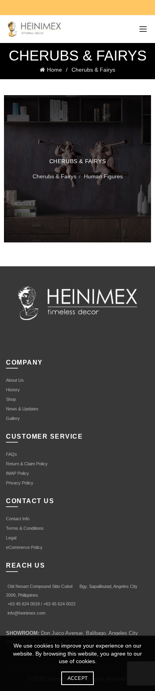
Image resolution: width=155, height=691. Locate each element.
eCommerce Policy (24, 547)
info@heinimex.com (26, 613)
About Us (15, 380)
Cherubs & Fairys (93, 69)
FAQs (11, 454)
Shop (11, 399)
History (13, 389)
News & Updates (22, 408)
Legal (11, 537)
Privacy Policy (19, 482)
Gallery (13, 418)
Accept (78, 678)
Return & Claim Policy (27, 463)
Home (54, 69)
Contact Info (17, 518)
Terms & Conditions (25, 528)
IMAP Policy (17, 473)
